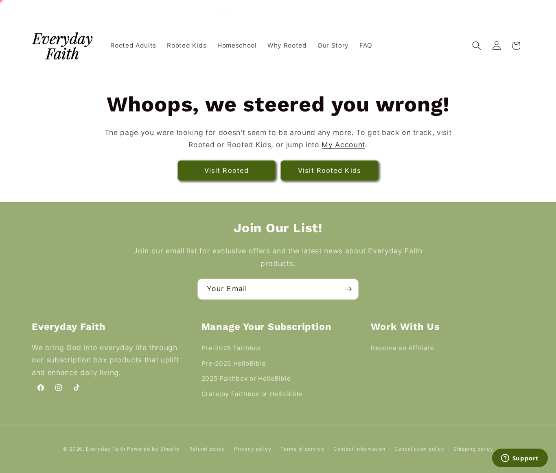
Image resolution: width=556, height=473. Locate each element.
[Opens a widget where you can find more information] (520, 459)
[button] (476, 45)
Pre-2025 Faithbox (231, 348)
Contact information (359, 449)
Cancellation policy (419, 449)
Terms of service (302, 449)
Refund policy (207, 449)
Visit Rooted (226, 170)
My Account (343, 144)
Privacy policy (252, 449)
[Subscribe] (348, 289)
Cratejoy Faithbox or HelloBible (251, 394)
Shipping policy (473, 449)
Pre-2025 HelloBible (233, 363)
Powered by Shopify (153, 449)
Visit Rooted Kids (329, 170)
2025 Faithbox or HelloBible (246, 378)
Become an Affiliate (402, 348)
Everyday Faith (105, 449)
